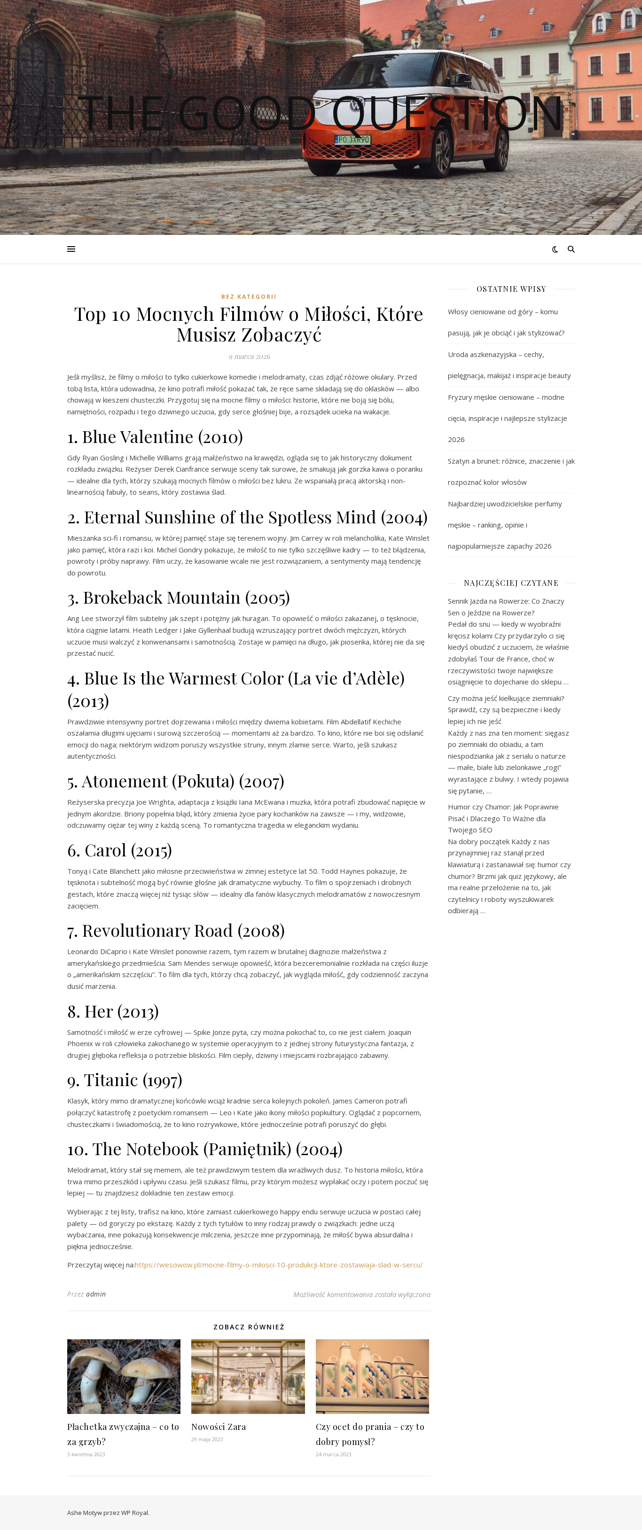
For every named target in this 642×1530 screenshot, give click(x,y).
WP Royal (134, 1512)
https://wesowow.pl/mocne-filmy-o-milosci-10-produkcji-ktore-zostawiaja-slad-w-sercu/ (279, 1264)
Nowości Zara (218, 1426)
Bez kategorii (249, 297)
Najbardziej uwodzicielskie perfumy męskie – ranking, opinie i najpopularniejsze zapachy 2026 (505, 525)
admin (96, 1293)
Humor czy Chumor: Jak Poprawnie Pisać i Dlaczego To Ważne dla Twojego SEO (503, 818)
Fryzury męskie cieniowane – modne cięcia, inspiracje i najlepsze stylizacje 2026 (507, 418)
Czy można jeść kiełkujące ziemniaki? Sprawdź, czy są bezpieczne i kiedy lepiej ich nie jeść (506, 709)
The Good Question (321, 111)
